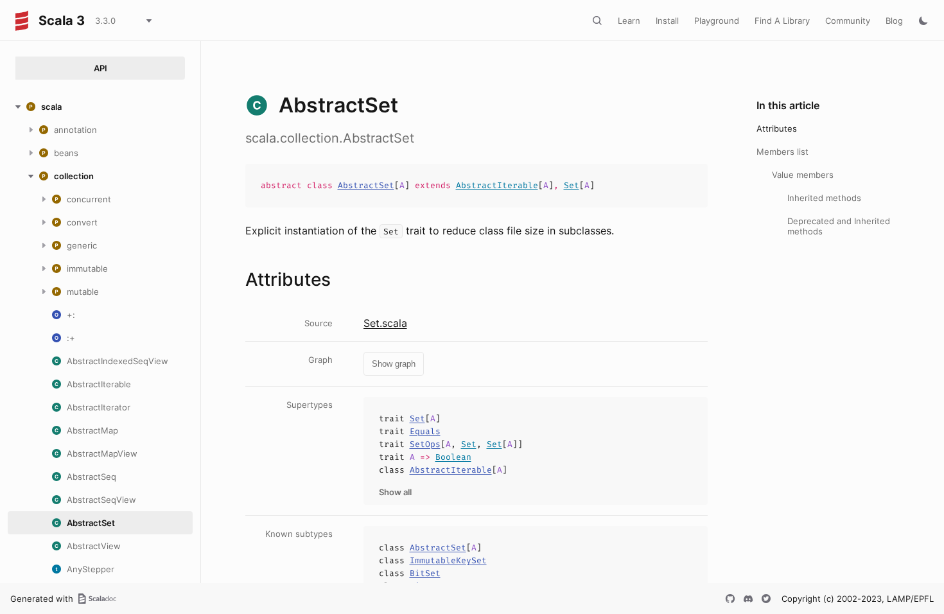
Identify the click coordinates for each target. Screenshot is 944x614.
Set (571, 185)
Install (667, 20)
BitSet (425, 573)
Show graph (393, 364)
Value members (803, 175)
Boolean (453, 457)
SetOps (425, 444)
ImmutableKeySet (448, 560)
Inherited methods (824, 198)
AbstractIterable (497, 185)
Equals (425, 431)
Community (847, 20)
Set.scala (385, 323)
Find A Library (782, 20)
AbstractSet (366, 185)
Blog (894, 20)
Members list (782, 151)
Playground (716, 20)
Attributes (776, 128)
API (100, 68)
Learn (629, 20)
